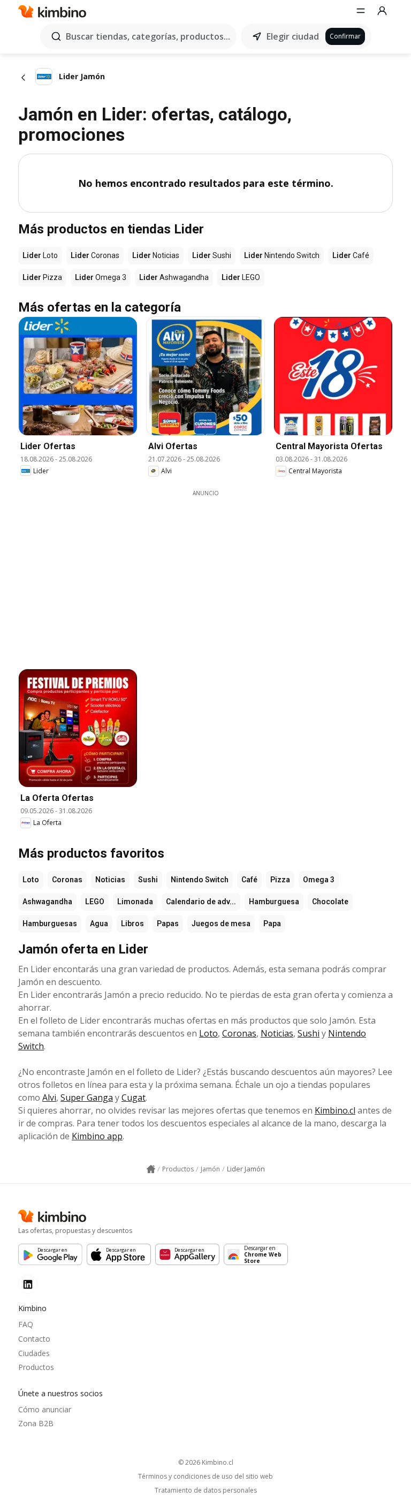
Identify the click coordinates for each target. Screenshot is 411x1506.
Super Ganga (86, 1097)
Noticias (110, 879)
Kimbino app (97, 1136)
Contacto (34, 1339)
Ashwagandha (47, 901)
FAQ (25, 1324)
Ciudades (34, 1353)
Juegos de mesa (221, 923)
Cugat (133, 1097)
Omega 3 (318, 879)
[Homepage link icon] (151, 1169)
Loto (30, 879)
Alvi (49, 1097)
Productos (36, 1367)
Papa (272, 923)
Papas (168, 923)
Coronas (67, 879)
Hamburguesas (49, 923)
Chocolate (330, 901)
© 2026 (205, 1462)
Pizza (280, 879)
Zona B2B (36, 1423)
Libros (132, 923)
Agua (99, 923)
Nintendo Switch (200, 879)
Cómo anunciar (44, 1409)
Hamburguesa (274, 901)
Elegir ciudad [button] (293, 36)
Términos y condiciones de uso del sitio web (205, 1476)
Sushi (148, 879)
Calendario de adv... (201, 901)
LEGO (94, 901)
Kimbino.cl (335, 1110)
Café (249, 879)
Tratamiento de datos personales (206, 1490)
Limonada (135, 901)
